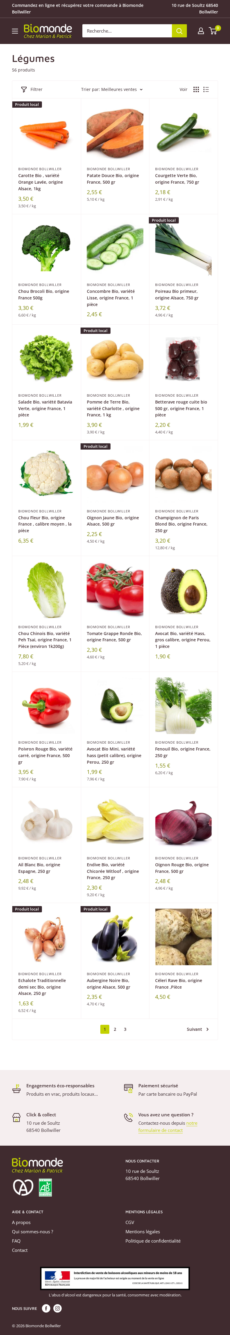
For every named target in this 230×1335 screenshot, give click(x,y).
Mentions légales (142, 1231)
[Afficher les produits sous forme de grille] (196, 89)
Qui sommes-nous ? (32, 1231)
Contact (20, 1250)
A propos (21, 1222)
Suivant (194, 1029)
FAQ (16, 1241)
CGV (129, 1222)
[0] (213, 30)
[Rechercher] (179, 30)
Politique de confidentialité (153, 1241)
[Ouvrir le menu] (15, 31)
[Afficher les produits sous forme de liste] (206, 89)
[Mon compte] (201, 31)
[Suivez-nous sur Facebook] (46, 1308)
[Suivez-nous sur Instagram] (57, 1308)
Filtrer (37, 89)
